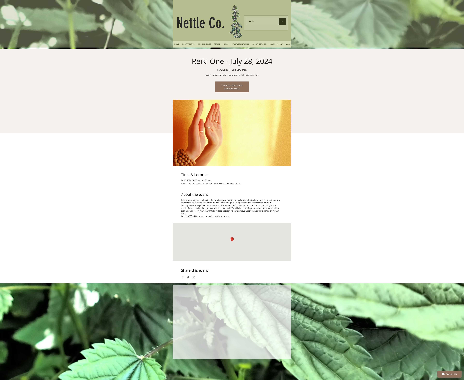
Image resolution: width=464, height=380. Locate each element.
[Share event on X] (188, 277)
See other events (232, 88)
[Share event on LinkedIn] (194, 277)
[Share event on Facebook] (182, 277)
